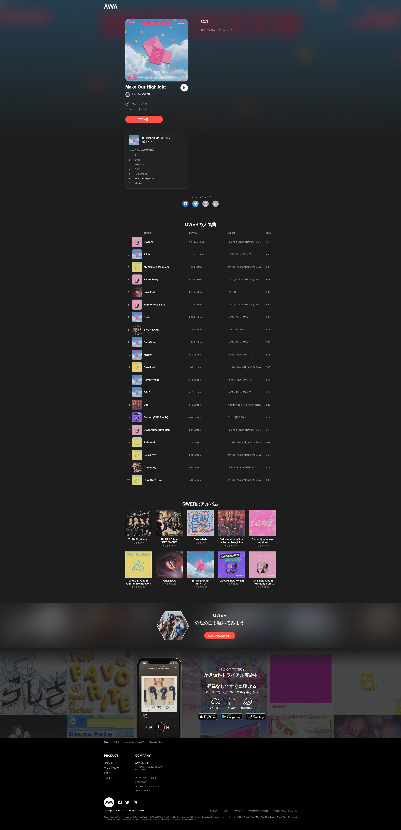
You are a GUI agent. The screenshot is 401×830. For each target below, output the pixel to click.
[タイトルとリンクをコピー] (205, 204)
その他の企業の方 (142, 790)
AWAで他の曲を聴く (219, 635)
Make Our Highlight (157, 742)
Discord (148, 242)
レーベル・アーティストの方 (147, 786)
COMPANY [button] (143, 755)
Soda (137, 159)
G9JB (137, 169)
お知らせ (108, 772)
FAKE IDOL (233, 291)
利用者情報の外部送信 (258, 810)
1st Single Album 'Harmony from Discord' (247, 241)
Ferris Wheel (141, 173)
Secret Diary (151, 279)
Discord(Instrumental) (157, 430)
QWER (146, 94)
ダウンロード (110, 762)
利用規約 (214, 810)
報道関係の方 (141, 781)
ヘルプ (107, 777)
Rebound (149, 442)
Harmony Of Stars (154, 304)
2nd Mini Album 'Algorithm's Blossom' (245, 266)
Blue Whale (200, 539)
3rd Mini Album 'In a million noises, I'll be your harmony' (254, 404)
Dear (146, 405)
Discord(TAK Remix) (156, 417)
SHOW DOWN (152, 329)
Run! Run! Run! (153, 480)
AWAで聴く (144, 119)
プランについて (111, 767)
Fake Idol (149, 292)
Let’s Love (150, 455)
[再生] (184, 87)
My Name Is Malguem (156, 267)
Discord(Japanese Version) (262, 540)
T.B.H (137, 155)
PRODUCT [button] (111, 755)
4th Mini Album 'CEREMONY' (241, 467)
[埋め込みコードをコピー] (215, 204)
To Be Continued (235, 329)
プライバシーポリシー (233, 810)
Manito (138, 183)
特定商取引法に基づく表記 (285, 810)
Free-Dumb (140, 164)
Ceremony (150, 467)
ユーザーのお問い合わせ (145, 777)
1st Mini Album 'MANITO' (156, 137)
